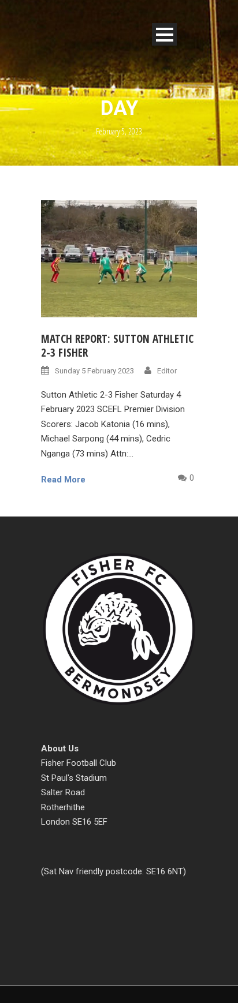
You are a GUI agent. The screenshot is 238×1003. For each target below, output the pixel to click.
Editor (167, 370)
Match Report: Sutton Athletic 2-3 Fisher (117, 346)
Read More (63, 479)
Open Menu (164, 34)
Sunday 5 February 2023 (94, 370)
